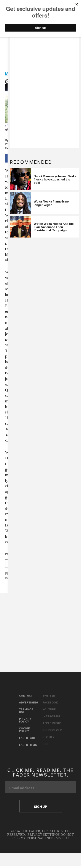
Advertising (28, 702)
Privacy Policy (25, 719)
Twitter (49, 695)
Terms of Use (26, 710)
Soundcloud (52, 729)
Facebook (50, 702)
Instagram (51, 716)
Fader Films (28, 744)
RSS (45, 743)
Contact (26, 695)
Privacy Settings (43, 835)
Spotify (48, 736)
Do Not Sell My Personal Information (42, 836)
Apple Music (52, 723)
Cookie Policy (24, 729)
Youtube (49, 709)
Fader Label (28, 737)
